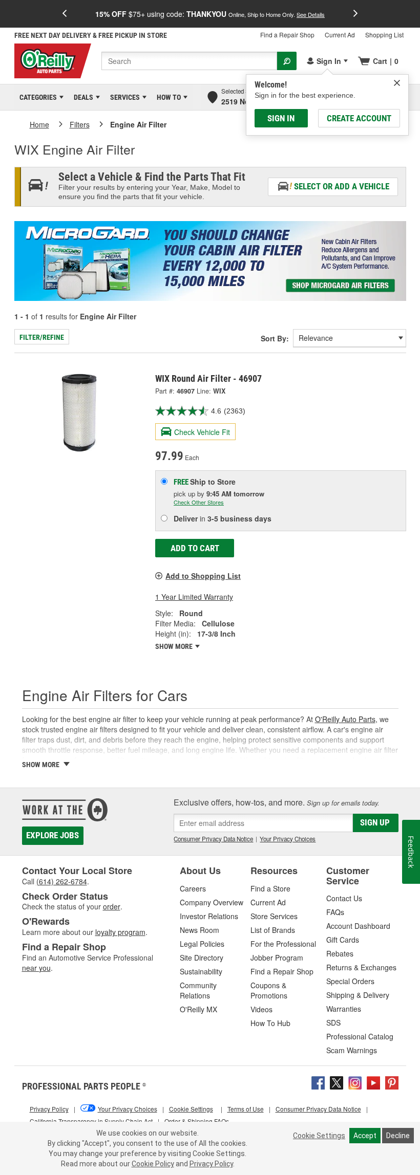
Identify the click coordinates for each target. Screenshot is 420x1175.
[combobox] (189, 61)
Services (123, 97)
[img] (397, 83)
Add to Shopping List (203, 576)
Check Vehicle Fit (202, 432)
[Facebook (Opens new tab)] (318, 1082)
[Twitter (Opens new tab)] (336, 1082)
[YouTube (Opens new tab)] (373, 1082)
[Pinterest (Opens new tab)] (391, 1082)
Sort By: (275, 338)
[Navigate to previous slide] (64, 13)
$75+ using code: (210, 14)
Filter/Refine (41, 337)
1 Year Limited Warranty (194, 597)
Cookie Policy (153, 1164)
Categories (36, 97)
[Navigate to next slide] (355, 13)
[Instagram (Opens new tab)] (355, 1082)
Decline (398, 1136)
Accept (364, 1136)
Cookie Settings (319, 1136)
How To (167, 97)
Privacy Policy (211, 1164)
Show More (174, 646)
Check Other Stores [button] (199, 502)
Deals (82, 97)
